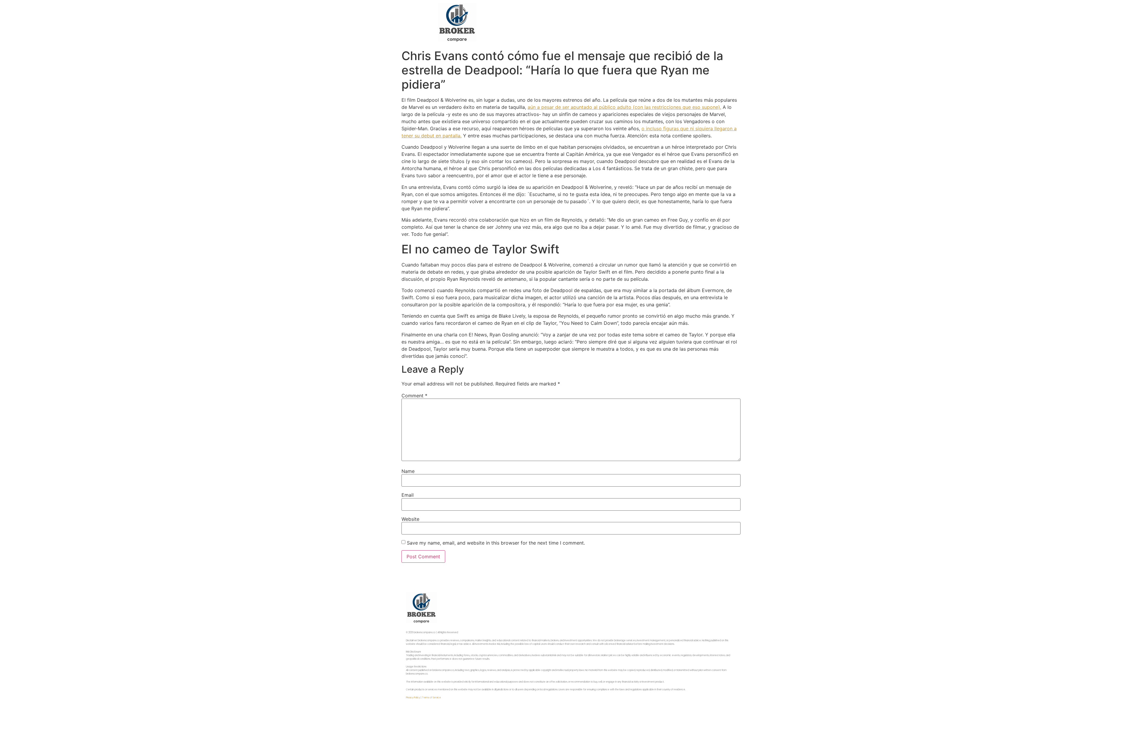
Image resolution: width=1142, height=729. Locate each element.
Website (410, 519)
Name (408, 471)
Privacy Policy (413, 697)
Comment (414, 395)
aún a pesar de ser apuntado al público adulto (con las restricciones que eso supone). (624, 107)
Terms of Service (431, 697)
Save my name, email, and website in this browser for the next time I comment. (496, 542)
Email (407, 495)
